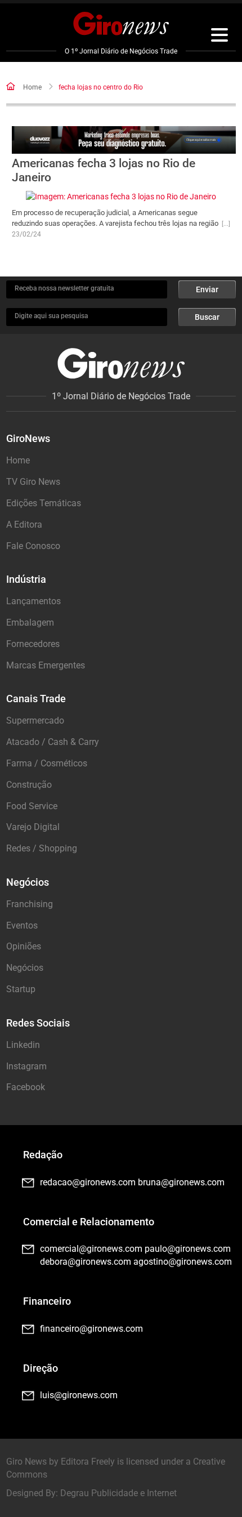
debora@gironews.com (85, 1261)
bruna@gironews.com (181, 1182)
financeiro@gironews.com (91, 1328)
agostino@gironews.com (182, 1261)
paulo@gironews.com (188, 1248)
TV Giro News (33, 481)
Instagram (26, 1066)
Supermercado (35, 720)
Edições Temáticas (43, 503)
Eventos (22, 925)
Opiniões (23, 946)
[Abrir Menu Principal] (219, 36)
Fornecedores (33, 644)
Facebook (25, 1087)
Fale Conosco (33, 546)
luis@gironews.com (79, 1395)
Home (32, 87)
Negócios (24, 967)
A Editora (24, 524)
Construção (29, 784)
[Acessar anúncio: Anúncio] (124, 140)
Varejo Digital (33, 827)
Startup (20, 989)
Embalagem (30, 622)
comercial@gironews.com (91, 1248)
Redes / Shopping (41, 848)
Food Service (31, 806)
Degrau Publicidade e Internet (118, 1493)
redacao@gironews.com (88, 1182)
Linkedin (23, 1044)
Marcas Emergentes (45, 665)
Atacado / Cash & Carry (52, 742)
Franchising (29, 904)
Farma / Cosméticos (46, 763)
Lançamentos (33, 601)
